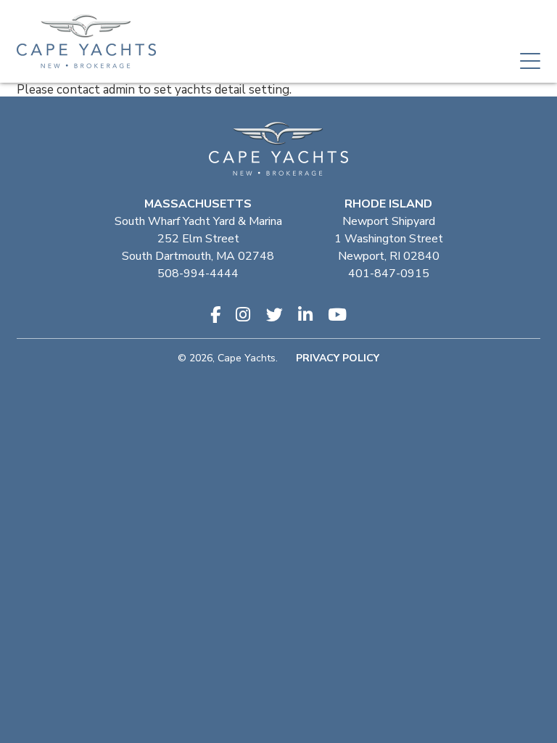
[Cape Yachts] (86, 41)
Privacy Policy (337, 358)
